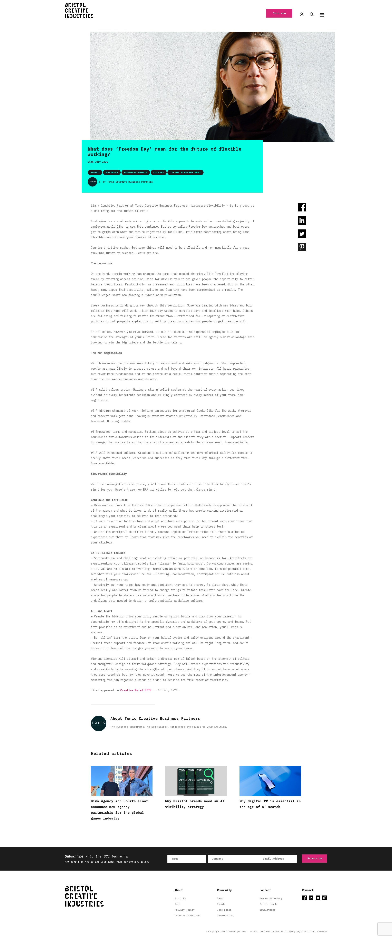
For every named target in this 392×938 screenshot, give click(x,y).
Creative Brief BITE (136, 690)
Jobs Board (224, 909)
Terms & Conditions (187, 915)
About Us (180, 898)
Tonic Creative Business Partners (130, 181)
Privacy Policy (185, 909)
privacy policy (139, 861)
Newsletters (267, 909)
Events (221, 904)
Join (177, 904)
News (220, 898)
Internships (225, 915)
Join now (279, 13)
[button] (322, 15)
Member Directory (270, 898)
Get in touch (268, 904)
